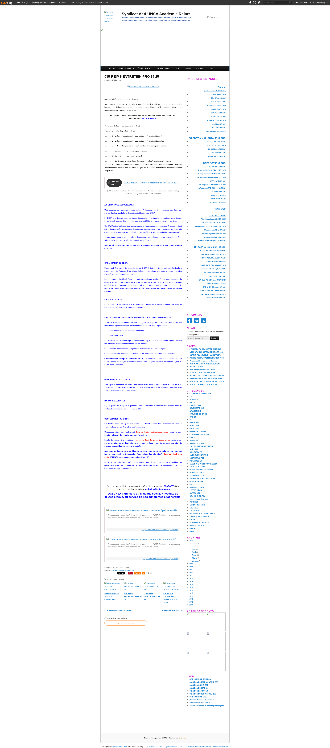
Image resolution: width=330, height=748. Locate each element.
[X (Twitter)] (254, 2)
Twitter (196, 320)
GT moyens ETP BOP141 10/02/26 (212, 184)
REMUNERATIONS (196, 408)
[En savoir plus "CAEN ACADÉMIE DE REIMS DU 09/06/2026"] (216, 650)
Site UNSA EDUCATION (198, 688)
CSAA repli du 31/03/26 (216, 120)
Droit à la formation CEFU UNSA (202, 369)
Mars (194, 555)
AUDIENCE (193, 508)
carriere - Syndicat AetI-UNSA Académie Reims (164, 539)
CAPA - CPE (194, 428)
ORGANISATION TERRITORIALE (202, 513)
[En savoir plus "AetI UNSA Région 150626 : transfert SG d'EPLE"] (196, 670)
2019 (191, 581)
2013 (191, 599)
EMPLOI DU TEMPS (197, 505)
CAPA (191, 531)
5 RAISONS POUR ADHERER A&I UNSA (205, 349)
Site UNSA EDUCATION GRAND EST (203, 682)
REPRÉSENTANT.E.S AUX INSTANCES (204, 384)
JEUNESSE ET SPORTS (199, 522)
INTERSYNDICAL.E (197, 472)
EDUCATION (194, 510)
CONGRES (193, 502)
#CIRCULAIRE (118, 570)
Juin (194, 546)
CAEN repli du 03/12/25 (216, 105)
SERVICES (193, 440)
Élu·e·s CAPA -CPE (145, 68)
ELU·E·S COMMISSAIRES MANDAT (203, 372)
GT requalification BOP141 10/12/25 (211, 177)
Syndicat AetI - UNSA (119, 746)
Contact (210, 68)
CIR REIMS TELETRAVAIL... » (171, 610)
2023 (191, 569)
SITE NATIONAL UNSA (198, 697)
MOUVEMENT (194, 425)
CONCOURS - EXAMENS (199, 434)
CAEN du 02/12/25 (218, 102)
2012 (191, 602)
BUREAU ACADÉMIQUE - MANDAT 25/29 (205, 355)
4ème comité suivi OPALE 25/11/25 (212, 170)
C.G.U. (182, 746)
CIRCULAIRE (194, 422)
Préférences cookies (220, 746)
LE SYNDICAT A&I (196, 458)
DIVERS (192, 417)
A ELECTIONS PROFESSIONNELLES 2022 (206, 352)
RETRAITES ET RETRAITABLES (202, 478)
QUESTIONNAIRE (196, 481)
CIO (190, 484)
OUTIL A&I (193, 449)
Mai (193, 549)
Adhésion (187, 68)
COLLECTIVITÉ (195, 452)
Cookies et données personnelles (199, 746)
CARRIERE (193, 402)
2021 (191, 575)
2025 (191, 563)
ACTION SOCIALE (196, 475)
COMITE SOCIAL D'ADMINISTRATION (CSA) (206, 358)
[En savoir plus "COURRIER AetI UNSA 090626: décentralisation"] (216, 670)
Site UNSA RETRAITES (198, 691)
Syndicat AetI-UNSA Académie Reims (156, 14)
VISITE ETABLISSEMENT (199, 516)
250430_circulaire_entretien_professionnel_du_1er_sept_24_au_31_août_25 (152, 182)
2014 (191, 596)
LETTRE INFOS (195, 490)
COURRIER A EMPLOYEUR (200, 393)
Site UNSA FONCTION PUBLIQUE (202, 694)
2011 (191, 605)
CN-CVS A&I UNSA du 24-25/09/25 (212, 250)
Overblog (182, 738)
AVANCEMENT (195, 411)
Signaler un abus (171, 746)
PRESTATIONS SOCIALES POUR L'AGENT (206, 378)
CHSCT (192, 437)
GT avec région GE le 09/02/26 (214, 233)
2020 (191, 578)
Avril (194, 552)
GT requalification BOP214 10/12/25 (211, 173)
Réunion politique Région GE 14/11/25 (210, 226)
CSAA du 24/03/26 (218, 117)
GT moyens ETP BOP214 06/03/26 (211, 188)
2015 (191, 593)
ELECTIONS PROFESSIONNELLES (203, 464)
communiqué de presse (198, 499)
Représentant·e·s (163, 68)
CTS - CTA (193, 399)
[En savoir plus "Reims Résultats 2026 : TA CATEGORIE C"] (216, 630)
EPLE (191, 396)
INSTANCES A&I (195, 461)
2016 (191, 590)
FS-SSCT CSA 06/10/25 (216, 145)
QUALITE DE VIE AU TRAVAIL (201, 469)
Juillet (194, 543)
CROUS (192, 519)
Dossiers (177, 68)
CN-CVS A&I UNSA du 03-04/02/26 (212, 280)
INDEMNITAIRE (195, 405)
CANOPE (193, 528)
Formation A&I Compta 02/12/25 (213, 269)
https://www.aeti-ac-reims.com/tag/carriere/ (160, 559)
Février (195, 558)
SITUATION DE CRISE (198, 414)
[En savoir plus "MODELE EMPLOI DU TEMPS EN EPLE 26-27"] (196, 630)
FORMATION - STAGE (198, 466)
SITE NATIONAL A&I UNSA (200, 679)
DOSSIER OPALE (196, 366)
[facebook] (250, 2)
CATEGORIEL (194, 493)
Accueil (112, 68)
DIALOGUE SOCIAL (197, 443)
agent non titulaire (196, 487)
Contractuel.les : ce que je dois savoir (204, 361)
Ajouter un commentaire (125, 623)
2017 (191, 587)
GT (190, 419)
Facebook (189, 320)
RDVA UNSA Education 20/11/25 (213, 265)
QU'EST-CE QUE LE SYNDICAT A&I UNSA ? (206, 381)
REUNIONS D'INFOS (197, 496)
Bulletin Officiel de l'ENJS (199, 702)
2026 (191, 540)
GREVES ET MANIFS (197, 431)
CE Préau (199, 68)
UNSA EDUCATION (196, 525)
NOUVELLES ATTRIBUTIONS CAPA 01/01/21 (207, 375)
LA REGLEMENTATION (198, 455)
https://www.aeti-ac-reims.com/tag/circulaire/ (160, 530)
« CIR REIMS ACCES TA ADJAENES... (118, 610)
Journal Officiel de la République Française (206, 705)
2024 (191, 566)
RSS (203, 320)
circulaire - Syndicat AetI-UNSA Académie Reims (165, 510)
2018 (191, 584)
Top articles (150, 746)
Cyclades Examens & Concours (201, 699)
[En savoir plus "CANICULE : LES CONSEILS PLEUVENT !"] (196, 650)
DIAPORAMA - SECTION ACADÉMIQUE (205, 364)
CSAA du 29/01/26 (218, 109)
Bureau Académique (126, 68)
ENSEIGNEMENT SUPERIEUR (201, 446)
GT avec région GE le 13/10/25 (214, 222)
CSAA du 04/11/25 (219, 94)
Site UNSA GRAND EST (198, 685)
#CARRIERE (129, 570)
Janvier (195, 561)
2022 (191, 572)
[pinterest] (258, 2)
